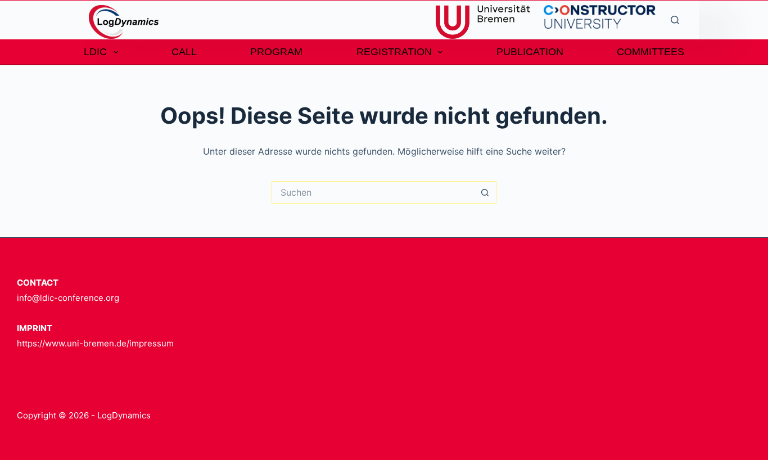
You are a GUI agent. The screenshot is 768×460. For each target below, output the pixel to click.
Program (276, 51)
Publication (529, 51)
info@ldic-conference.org (68, 297)
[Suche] (675, 20)
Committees (650, 51)
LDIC (95, 51)
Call (184, 51)
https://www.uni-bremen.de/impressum (95, 343)
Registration (394, 51)
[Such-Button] (485, 192)
